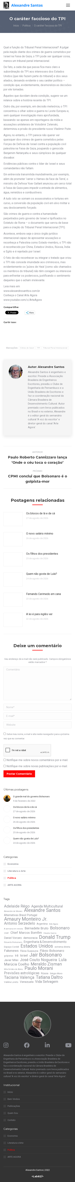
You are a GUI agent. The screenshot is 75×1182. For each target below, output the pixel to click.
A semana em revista (13, 929)
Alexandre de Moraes (13, 911)
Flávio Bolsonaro (52, 951)
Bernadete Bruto (36, 928)
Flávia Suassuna (29, 951)
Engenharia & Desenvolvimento (45, 942)
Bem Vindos (14, 1099)
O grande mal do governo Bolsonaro (31, 796)
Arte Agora (53, 924)
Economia (13, 864)
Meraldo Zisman (46, 964)
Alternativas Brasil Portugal (20, 915)
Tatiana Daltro (49, 977)
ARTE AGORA (14, 885)
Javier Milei (11, 960)
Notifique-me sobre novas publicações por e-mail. (37, 766)
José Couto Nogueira (38, 959)
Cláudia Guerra (49, 933)
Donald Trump (54, 937)
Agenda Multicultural (47, 906)
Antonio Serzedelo (19, 923)
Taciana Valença (19, 977)
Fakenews (11, 951)
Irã (16, 955)
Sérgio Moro (56, 973)
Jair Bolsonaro (45, 955)
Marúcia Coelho (16, 964)
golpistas (8, 956)
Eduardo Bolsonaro (13, 942)
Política (12, 878)
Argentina (42, 923)
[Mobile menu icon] (68, 5)
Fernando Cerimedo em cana (43, 594)
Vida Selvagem (46, 981)
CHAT (6, 933)
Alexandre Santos (42, 910)
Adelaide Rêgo (17, 906)
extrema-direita (62, 946)
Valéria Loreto (11, 982)
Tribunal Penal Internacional (55, 348)
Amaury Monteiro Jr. (25, 919)
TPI (38, 348)
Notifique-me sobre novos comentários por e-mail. (37, 760)
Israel (24, 955)
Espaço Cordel (11, 946)
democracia (30, 938)
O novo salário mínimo (39, 533)
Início (10, 1092)
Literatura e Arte (17, 871)
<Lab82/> (37, 1176)
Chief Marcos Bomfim (26, 932)
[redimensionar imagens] (13, 519)
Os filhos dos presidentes (42, 553)
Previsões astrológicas (21, 973)
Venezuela (26, 982)
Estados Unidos (37, 946)
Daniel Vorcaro (13, 938)
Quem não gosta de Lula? (41, 573)
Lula (63, 959)
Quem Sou (13, 1113)
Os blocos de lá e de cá (40, 513)
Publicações (14, 1106)
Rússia (44, 973)
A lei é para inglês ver (39, 614)
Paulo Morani (39, 968)
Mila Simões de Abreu (13, 969)
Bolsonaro (60, 928)
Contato (12, 1120)
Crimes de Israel (27, 348)
